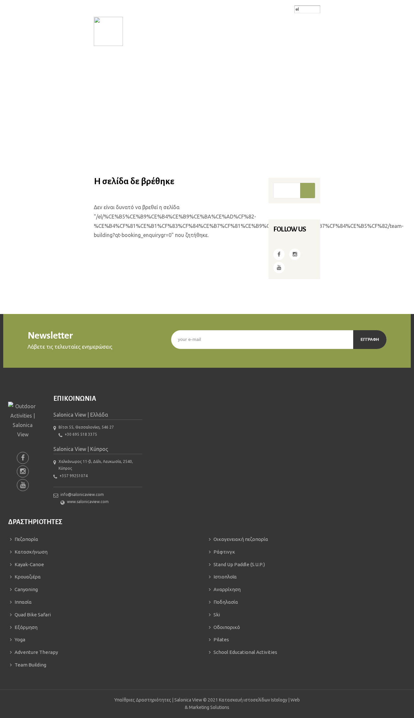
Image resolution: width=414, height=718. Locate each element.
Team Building (30, 665)
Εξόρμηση (26, 627)
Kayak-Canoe (29, 564)
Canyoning (26, 589)
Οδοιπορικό (226, 627)
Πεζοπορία (26, 539)
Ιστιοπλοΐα (225, 576)
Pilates (221, 639)
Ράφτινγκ (224, 552)
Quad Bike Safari (33, 614)
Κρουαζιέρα (28, 576)
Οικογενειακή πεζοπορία (240, 539)
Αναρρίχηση (227, 589)
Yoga (20, 639)
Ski (216, 614)
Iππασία (23, 602)
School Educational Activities (245, 652)
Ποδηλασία (225, 602)
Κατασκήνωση (31, 552)
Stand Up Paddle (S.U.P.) (239, 564)
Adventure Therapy (36, 652)
